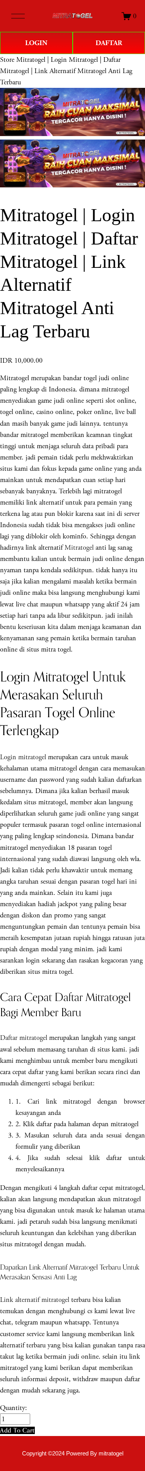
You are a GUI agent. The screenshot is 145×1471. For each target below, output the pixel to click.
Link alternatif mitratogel (34, 1299)
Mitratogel (79, 547)
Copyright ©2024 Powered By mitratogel (72, 1453)
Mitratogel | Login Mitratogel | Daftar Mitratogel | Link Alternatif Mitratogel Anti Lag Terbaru (66, 71)
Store (7, 59)
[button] (17, 1430)
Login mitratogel (23, 757)
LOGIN (36, 43)
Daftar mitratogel (23, 1037)
